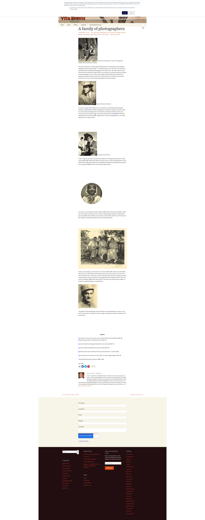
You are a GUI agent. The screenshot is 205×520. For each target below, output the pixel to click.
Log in (85, 478)
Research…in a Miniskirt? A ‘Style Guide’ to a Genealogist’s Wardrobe (91, 465)
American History (112, 32)
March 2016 (128, 494)
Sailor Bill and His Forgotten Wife (91, 454)
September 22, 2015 (84, 32)
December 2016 (130, 506)
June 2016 (128, 496)
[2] (86, 110)
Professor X (86, 456)
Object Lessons (97, 34)
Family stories (105, 34)
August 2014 (129, 484)
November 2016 (130, 503)
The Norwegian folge (89, 461)
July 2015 (128, 469)
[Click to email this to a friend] (79, 366)
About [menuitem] (68, 25)
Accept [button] (124, 12)
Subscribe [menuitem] (83, 25)
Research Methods (67, 471)
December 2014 (130, 466)
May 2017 (128, 474)
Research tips (65, 483)
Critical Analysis (96, 32)
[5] (84, 160)
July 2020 (128, 459)
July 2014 (128, 464)
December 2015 (130, 456)
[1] (87, 108)
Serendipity (65, 485)
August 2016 (129, 498)
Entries (86, 480)
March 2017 (128, 471)
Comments (87, 482)
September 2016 (130, 501)
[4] (114, 113)
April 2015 (128, 486)
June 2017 (128, 511)
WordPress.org (87, 485)
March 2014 (128, 481)
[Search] (143, 28)
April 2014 (128, 461)
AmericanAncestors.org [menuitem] (95, 25)
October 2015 (129, 491)
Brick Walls (65, 473)
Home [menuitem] (62, 25)
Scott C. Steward (116, 34)
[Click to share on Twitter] (85, 366)
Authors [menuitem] (76, 25)
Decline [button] (131, 12)
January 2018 (129, 479)
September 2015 (130, 489)
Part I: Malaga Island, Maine (90, 459)
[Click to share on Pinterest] (88, 366)
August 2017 (129, 476)
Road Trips (65, 488)
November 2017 (130, 513)
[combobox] (143, 24)
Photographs (104, 32)
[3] (100, 110)
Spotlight (118, 32)
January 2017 (129, 508)
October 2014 (129, 454)
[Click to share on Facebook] (82, 366)
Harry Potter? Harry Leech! (70, 395)
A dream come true (137, 395)
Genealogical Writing (67, 480)
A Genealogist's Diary (88, 34)
